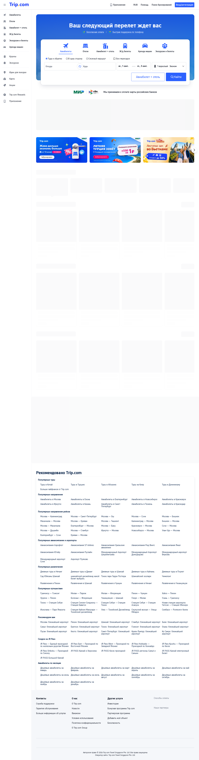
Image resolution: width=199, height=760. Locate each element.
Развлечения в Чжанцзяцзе (174, 510)
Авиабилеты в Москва (50, 426)
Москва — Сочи (139, 443)
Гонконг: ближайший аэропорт (146, 553)
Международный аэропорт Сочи (52, 486)
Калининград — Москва (142, 447)
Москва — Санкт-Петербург (84, 443)
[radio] (53, 58)
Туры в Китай (46, 411)
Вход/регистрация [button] (184, 5)
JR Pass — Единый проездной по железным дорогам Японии (54, 571)
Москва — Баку (108, 452)
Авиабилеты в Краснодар (173, 430)
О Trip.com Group (79, 654)
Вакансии (76, 640)
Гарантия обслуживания (47, 635)
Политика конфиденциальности (86, 649)
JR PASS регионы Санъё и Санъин (144, 578)
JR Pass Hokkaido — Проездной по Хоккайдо (143, 571)
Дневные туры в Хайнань (143, 498)
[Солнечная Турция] (115, 150)
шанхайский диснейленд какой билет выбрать (85, 504)
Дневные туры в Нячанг (51, 498)
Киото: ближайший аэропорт (84, 558)
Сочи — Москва (169, 452)
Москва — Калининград (51, 443)
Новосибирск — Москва (143, 457)
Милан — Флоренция (111, 520)
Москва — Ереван (79, 447)
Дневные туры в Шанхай (112, 498)
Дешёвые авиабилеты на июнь (54, 601)
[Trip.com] (19, 4)
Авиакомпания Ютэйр (50, 478)
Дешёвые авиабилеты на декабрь (82, 609)
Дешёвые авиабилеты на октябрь (173, 602)
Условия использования (82, 644)
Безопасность (114, 649)
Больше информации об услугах (51, 640)
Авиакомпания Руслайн (81, 478)
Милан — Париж (78, 520)
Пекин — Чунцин (139, 520)
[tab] (66, 48)
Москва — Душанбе (49, 457)
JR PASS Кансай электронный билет (175, 578)
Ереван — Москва (79, 461)
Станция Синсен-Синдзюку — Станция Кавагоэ (84, 530)
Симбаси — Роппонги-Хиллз (175, 536)
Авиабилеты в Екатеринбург (114, 426)
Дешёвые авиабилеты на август (112, 602)
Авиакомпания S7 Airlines (82, 471)
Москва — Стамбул (79, 457)
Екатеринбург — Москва (82, 452)
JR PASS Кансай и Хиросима (84, 577)
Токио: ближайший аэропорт (114, 553)
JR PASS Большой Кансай (52, 584)
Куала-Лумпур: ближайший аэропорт (144, 559)
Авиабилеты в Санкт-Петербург (111, 431)
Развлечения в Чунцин (111, 510)
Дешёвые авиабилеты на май (175, 594)
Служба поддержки (45, 630)
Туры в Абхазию (108, 411)
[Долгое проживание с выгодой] (61, 150)
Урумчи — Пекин (48, 524)
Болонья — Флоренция (81, 524)
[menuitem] (15, 15)
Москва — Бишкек (170, 443)
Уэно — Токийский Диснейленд (115, 536)
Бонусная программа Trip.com (121, 635)
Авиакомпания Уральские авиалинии (113, 472)
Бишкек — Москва (170, 447)
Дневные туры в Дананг (82, 498)
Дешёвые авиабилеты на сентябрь (143, 602)
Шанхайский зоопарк (141, 503)
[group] (93, 32)
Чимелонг (166, 503)
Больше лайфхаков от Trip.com (54, 416)
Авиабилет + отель (148, 77)
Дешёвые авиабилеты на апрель (143, 595)
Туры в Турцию (78, 411)
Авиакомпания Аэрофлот (51, 471)
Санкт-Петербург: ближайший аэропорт (115, 559)
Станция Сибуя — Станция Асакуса (144, 530)
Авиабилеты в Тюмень (142, 430)
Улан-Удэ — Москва (171, 457)
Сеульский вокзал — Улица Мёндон (144, 537)
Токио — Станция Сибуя (51, 529)
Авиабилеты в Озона (80, 426)
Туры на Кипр (138, 411)
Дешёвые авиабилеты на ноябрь (52, 609)
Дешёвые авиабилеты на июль (85, 601)
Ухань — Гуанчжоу (170, 524)
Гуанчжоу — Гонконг (50, 520)
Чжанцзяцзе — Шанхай (112, 524)
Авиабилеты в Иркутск (50, 430)
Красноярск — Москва (142, 452)
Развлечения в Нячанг (142, 510)
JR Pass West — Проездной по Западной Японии (115, 571)
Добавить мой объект (118, 644)
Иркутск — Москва (110, 457)
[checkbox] (121, 58)
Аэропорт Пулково (79, 485)
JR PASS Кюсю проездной (113, 577)
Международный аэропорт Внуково (174, 479)
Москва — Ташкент (110, 447)
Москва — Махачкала (50, 452)
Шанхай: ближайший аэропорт (115, 548)
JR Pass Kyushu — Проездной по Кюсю (175, 571)
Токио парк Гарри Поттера (113, 503)
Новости (76, 635)
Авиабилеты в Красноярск (174, 426)
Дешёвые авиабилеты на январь (52, 595)
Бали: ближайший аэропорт (175, 548)
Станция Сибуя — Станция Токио (113, 530)
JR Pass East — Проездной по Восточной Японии (84, 571)
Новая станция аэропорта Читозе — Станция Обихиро (175, 530)
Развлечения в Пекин (50, 510)
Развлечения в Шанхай (81, 510)
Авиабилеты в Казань (81, 430)
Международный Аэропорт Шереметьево (113, 479)
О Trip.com (76, 630)
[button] (4, 4)
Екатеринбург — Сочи (50, 461)
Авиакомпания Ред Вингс (143, 471)
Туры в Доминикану (171, 411)
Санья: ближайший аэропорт (53, 553)
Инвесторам (113, 630)
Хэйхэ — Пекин (169, 520)
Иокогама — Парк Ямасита (52, 536)
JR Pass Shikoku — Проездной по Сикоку (54, 578)
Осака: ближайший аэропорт (175, 553)
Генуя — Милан (139, 524)
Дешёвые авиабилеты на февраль (82, 595)
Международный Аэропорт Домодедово (144, 479)
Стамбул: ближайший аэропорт (146, 548)
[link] (118, 4)
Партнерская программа (119, 640)
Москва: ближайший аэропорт (54, 548)
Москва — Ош (107, 443)
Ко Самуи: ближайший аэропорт (172, 559)
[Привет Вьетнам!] (168, 150)
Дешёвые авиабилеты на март (115, 594)
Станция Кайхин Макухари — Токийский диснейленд (84, 537)
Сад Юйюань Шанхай (50, 503)
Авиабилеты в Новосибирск (144, 426)
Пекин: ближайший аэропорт (84, 548)
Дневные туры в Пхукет (173, 498)
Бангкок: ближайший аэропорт (85, 553)
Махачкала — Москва (50, 447)
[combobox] (49, 66)
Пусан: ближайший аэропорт (53, 558)
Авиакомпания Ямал (171, 471)
